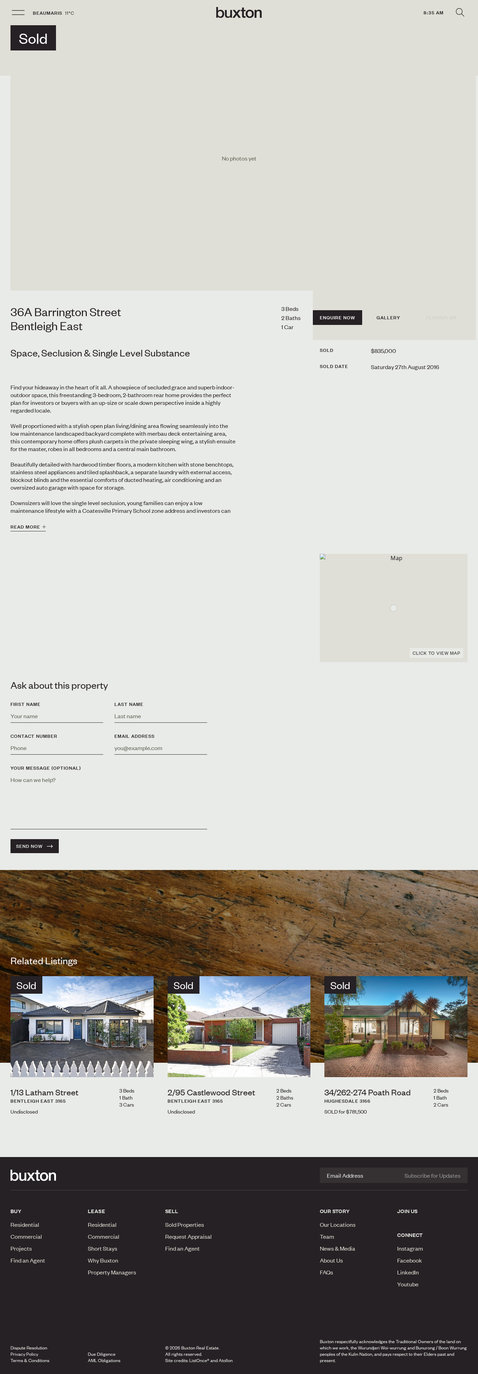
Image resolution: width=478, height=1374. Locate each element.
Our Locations (338, 1224)
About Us (331, 1260)
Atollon (226, 1360)
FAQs (326, 1272)
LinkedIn (408, 1272)
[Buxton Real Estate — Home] (239, 12)
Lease (96, 1211)
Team (327, 1236)
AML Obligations (104, 1360)
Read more (25, 527)
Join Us (407, 1211)
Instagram (410, 1248)
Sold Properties (184, 1224)
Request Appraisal (188, 1236)
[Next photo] (142, 1065)
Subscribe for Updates (433, 1175)
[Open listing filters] (460, 12)
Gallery (388, 317)
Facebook (409, 1260)
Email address (134, 736)
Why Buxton (103, 1260)
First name (25, 704)
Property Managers (112, 1272)
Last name (128, 704)
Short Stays (102, 1248)
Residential (24, 1224)
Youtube (408, 1284)
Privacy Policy (24, 1354)
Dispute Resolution (28, 1348)
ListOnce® (199, 1360)
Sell (171, 1211)
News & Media (337, 1248)
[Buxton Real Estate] (45, 1175)
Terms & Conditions (29, 1360)
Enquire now (337, 317)
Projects (21, 1248)
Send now (29, 846)
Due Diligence (101, 1354)
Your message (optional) (45, 768)
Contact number (33, 736)
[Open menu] (18, 12)
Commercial (26, 1236)
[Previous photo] (21, 1065)
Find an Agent (27, 1260)
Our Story (335, 1211)
